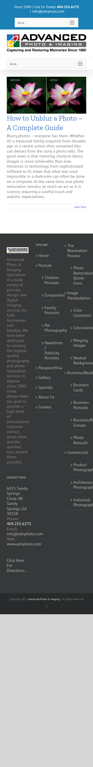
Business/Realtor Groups (77, 422)
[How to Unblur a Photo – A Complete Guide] (46, 95)
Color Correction (77, 313)
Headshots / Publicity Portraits (48, 350)
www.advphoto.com (24, 544)
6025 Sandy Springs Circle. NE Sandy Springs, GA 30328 (17, 501)
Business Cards (77, 387)
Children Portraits (48, 280)
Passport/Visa (46, 367)
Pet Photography (48, 328)
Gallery (44, 377)
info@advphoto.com (48, 11)
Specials (45, 387)
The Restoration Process (75, 250)
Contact (44, 407)
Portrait (44, 265)
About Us (46, 397)
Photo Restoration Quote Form (77, 275)
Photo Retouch (77, 440)
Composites (48, 295)
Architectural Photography (77, 485)
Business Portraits (77, 405)
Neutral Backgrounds (77, 360)
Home (43, 255)
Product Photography (77, 467)
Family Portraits (48, 310)
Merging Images (77, 343)
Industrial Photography (77, 502)
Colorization (77, 327)
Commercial (75, 452)
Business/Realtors (75, 372)
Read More (80, 207)
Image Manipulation (75, 295)
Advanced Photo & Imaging (44, 599)
